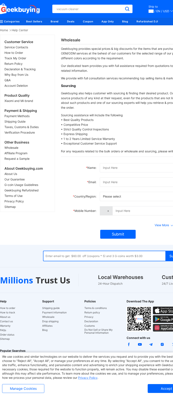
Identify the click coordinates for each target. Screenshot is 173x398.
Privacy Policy (14, 201)
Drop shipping (50, 321)
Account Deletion (16, 85)
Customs (89, 325)
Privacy (88, 316)
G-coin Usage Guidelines (21, 185)
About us (5, 316)
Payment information (54, 312)
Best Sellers (34, 21)
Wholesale (11, 147)
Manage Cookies (23, 388)
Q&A (7, 80)
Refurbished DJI (147, 21)
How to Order (13, 52)
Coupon (88, 21)
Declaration (91, 321)
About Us (10, 174)
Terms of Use (13, 196)
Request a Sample (17, 158)
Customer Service (18, 42)
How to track (7, 312)
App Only (107, 21)
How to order (7, 308)
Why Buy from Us (16, 74)
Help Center (20, 30)
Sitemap (10, 206)
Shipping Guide (15, 121)
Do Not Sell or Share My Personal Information (98, 331)
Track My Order (15, 58)
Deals (71, 21)
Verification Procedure (19, 132)
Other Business (16, 142)
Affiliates (47, 325)
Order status (7, 334)
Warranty (5, 325)
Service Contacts (16, 47)
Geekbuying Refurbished (21, 190)
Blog (125, 21)
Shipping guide (51, 308)
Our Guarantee (14, 179)
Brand (55, 21)
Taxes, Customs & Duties (21, 127)
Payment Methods (17, 116)
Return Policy (13, 63)
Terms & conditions (95, 308)
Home (4, 30)
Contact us (6, 321)
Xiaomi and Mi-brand (18, 101)
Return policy (92, 312)
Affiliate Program (15, 153)
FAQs (3, 330)
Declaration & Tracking (20, 69)
